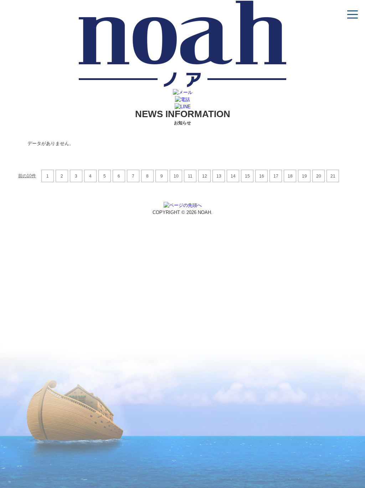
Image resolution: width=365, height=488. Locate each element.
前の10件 (27, 175)
